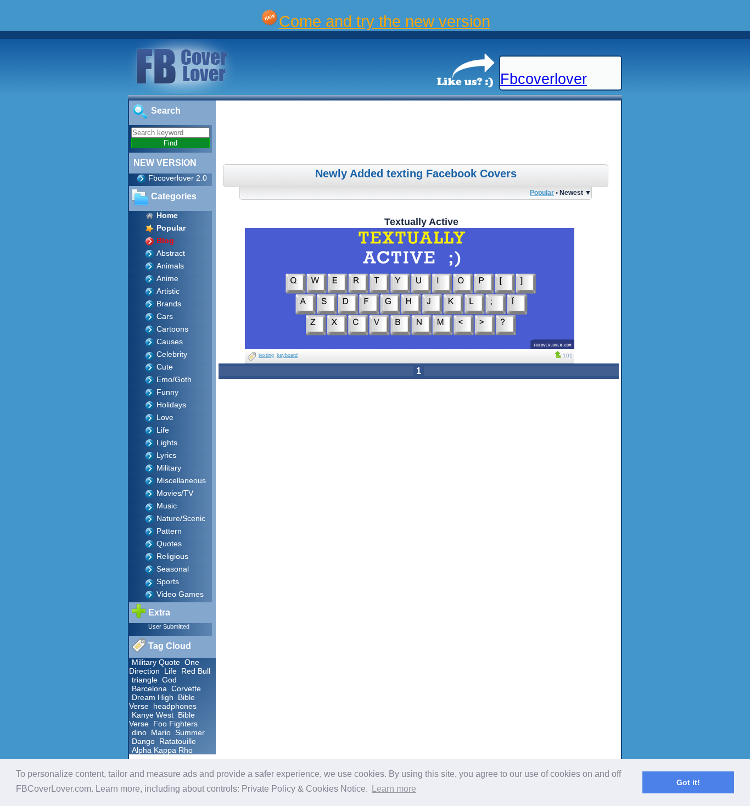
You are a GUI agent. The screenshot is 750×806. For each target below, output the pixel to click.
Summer (190, 732)
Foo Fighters (175, 723)
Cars (164, 316)
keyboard (287, 355)
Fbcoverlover (543, 79)
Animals (170, 265)
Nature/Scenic (180, 518)
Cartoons (172, 328)
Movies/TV (174, 493)
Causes (169, 341)
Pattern (169, 531)
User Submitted (168, 626)
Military (168, 467)
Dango (143, 741)
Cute (164, 366)
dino (139, 732)
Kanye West (152, 714)
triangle (145, 679)
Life (162, 430)
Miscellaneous (181, 480)
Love (164, 417)
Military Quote (156, 662)
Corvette (186, 688)
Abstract (170, 253)
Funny (167, 392)
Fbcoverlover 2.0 (177, 177)
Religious (172, 556)
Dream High (152, 697)
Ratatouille (177, 741)
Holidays (171, 404)
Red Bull (195, 671)
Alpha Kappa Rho (162, 750)
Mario (161, 732)
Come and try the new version (384, 21)
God (169, 679)
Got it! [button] (688, 782)
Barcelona (149, 688)
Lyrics (166, 455)
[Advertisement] (420, 134)
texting (266, 355)
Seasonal (172, 568)
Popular (542, 192)
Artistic (168, 291)
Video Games (180, 594)
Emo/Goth (174, 379)
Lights (166, 442)
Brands (168, 303)
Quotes (169, 543)
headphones (175, 706)
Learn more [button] (394, 788)
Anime (167, 278)
